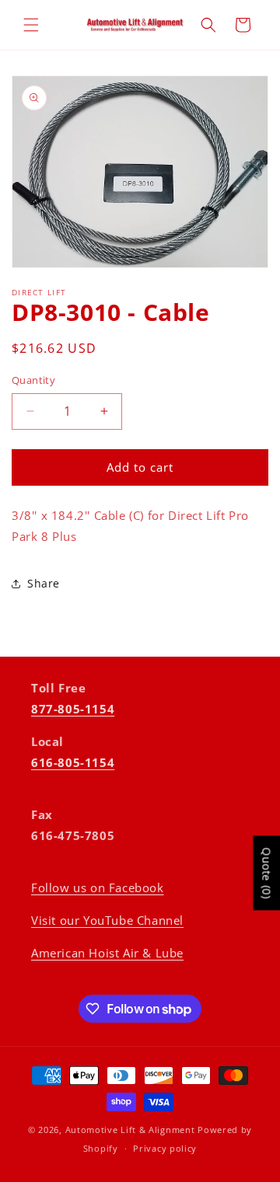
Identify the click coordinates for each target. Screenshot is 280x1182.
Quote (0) (266, 872)
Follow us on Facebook (97, 887)
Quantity (33, 380)
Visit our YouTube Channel (107, 920)
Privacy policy (165, 1148)
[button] (31, 25)
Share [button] (43, 583)
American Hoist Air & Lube (107, 953)
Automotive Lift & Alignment (130, 1129)
